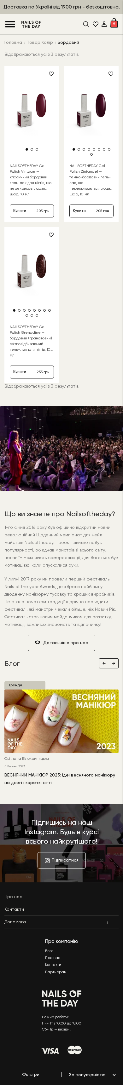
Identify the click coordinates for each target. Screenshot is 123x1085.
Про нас (13, 897)
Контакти (14, 909)
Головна (13, 42)
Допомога (15, 922)
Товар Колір (40, 42)
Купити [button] (19, 211)
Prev (104, 663)
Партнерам (56, 972)
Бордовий (68, 42)
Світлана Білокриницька (26, 759)
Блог (49, 951)
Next (113, 663)
